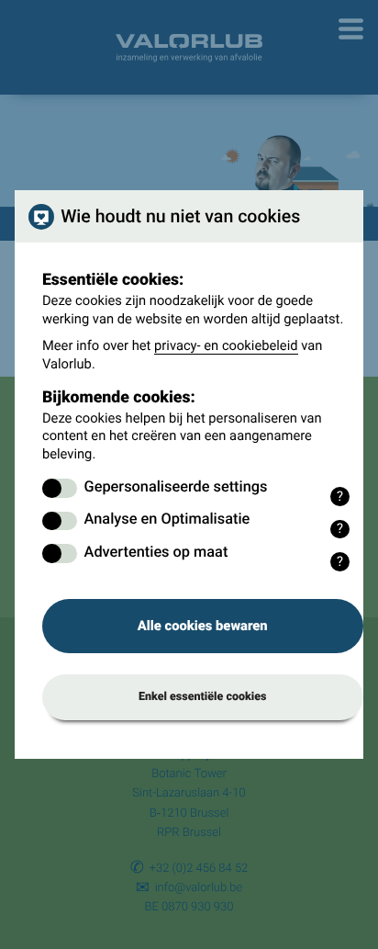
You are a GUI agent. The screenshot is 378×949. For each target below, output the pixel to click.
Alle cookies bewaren (203, 625)
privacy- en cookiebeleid (226, 345)
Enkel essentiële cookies (203, 697)
